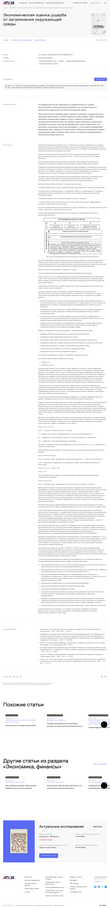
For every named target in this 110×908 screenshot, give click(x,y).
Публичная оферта (59, 905)
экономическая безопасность (47, 61)
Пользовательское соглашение (43, 905)
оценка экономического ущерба (48, 63)
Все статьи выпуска (100, 764)
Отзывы (27, 892)
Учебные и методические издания (78, 887)
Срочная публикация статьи (54, 887)
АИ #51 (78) (12, 7)
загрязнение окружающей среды (75, 61)
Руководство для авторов (54, 2)
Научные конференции (36, 2)
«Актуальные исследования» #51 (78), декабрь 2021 (55, 54)
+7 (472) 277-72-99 (100, 877)
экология (61, 61)
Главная (5, 7)
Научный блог (74, 883)
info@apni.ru (45, 684)
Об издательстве (75, 892)
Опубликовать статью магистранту (52, 883)
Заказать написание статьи (54, 895)
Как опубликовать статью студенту (54, 878)
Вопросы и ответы (76, 877)
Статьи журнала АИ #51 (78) (25, 7)
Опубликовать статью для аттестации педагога (54, 891)
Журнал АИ (23, 2)
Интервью (73, 880)
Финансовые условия (32, 888)
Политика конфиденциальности (24, 905)
